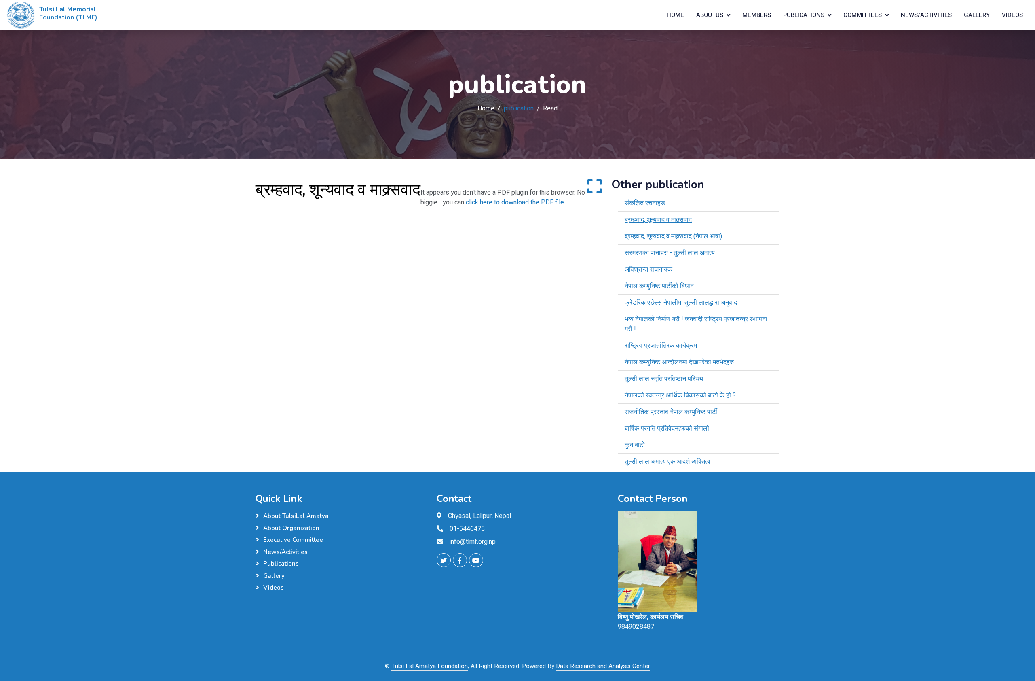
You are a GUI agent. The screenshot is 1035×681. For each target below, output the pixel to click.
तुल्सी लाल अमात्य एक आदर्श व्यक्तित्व (667, 462)
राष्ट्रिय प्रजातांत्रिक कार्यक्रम (661, 345)
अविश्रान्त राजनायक (648, 269)
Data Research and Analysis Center (603, 666)
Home (675, 15)
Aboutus (709, 15)
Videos (1012, 15)
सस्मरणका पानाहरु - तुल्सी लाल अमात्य (670, 253)
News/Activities (926, 15)
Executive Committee (293, 540)
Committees (862, 15)
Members (756, 15)
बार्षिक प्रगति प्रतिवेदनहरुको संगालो (667, 428)
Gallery (977, 15)
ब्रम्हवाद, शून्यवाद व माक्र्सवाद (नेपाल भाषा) (673, 236)
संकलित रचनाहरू (645, 203)
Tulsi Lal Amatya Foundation (429, 666)
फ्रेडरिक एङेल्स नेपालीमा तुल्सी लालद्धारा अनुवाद (681, 303)
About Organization (291, 528)
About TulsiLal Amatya (296, 516)
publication (519, 108)
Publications (803, 15)
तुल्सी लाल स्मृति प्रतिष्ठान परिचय (664, 379)
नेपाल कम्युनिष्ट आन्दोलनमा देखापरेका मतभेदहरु (679, 362)
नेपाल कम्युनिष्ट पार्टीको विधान (659, 286)
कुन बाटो (635, 445)
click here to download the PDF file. (515, 202)
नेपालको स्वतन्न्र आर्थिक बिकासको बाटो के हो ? (680, 395)
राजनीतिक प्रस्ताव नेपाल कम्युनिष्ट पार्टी (671, 412)
